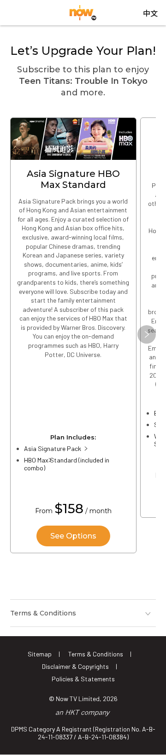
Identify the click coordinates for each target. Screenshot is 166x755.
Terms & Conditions (95, 654)
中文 (150, 13)
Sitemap (40, 654)
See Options (73, 536)
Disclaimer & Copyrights (75, 666)
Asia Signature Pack (52, 448)
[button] (146, 334)
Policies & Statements (83, 679)
